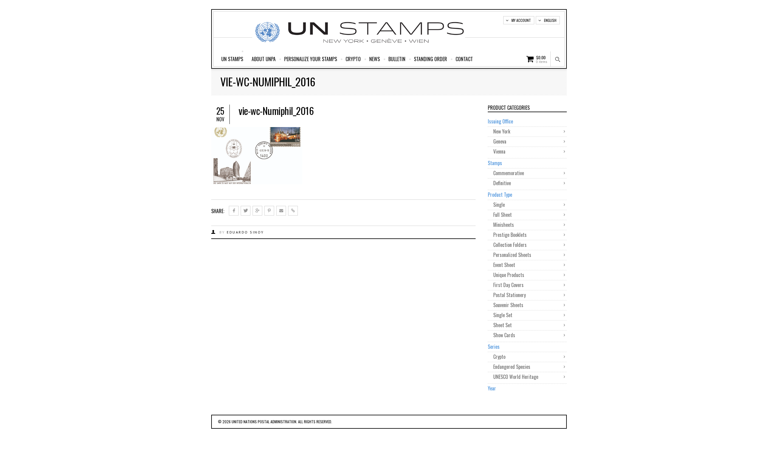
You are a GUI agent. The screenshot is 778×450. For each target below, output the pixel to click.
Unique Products (508, 275)
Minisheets (503, 224)
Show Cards (504, 335)
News (374, 59)
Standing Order (430, 59)
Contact (464, 59)
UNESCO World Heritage (515, 376)
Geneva (499, 141)
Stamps (495, 163)
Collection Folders (510, 244)
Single (499, 204)
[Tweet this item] (245, 211)
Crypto (353, 59)
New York (501, 131)
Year (492, 388)
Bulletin (396, 59)
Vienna (499, 151)
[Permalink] (293, 211)
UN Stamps (232, 59)
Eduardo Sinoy (245, 232)
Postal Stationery (509, 295)
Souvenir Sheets (508, 305)
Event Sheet (504, 264)
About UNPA (264, 59)
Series (494, 346)
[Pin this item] (269, 211)
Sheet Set (502, 325)
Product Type (500, 194)
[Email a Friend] (281, 211)
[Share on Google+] (257, 211)
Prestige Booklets (510, 234)
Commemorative (508, 173)
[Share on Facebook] (234, 211)
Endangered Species (511, 366)
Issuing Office (500, 121)
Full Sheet (502, 214)
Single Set (502, 315)
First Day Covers (508, 285)
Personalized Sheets (512, 254)
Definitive (502, 183)
